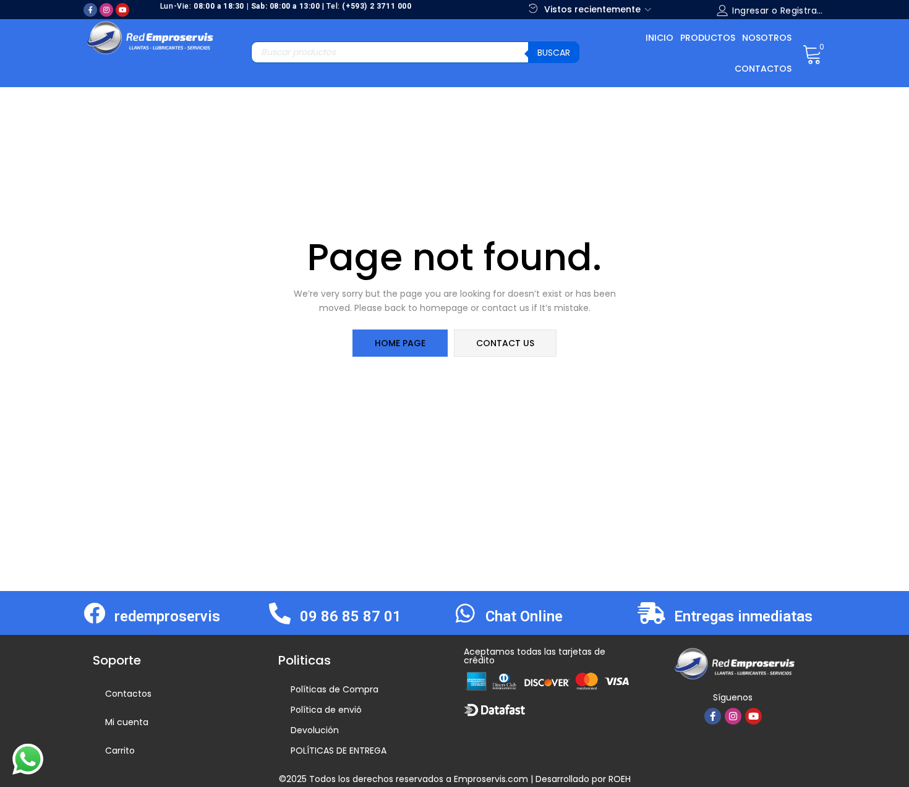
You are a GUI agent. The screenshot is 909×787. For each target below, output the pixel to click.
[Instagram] (106, 10)
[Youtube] (122, 10)
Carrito (120, 750)
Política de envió (326, 710)
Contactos (763, 68)
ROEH (619, 779)
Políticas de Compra (334, 689)
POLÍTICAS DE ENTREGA (338, 750)
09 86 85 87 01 (350, 616)
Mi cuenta (126, 722)
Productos (707, 38)
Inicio (659, 38)
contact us (505, 343)
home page (400, 343)
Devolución (315, 730)
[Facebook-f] (90, 10)
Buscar (553, 52)
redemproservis (167, 616)
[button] (812, 53)
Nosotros (767, 38)
